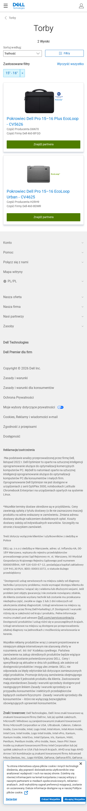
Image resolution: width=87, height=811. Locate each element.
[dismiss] (22, 73)
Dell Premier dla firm (17, 352)
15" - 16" (12, 73)
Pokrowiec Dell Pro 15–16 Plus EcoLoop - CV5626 (43, 121)
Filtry (67, 53)
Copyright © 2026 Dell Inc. (22, 368)
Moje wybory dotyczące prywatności (29, 407)
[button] (81, 6)
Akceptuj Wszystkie (75, 799)
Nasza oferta (12, 297)
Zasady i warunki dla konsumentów (28, 388)
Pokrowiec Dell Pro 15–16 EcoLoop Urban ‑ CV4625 (38, 194)
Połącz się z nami (15, 262)
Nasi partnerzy (13, 316)
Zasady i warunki (15, 378)
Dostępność (11, 436)
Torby (12, 17)
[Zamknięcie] (80, 763)
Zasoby (8, 326)
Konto (7, 243)
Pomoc (8, 252)
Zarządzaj (11, 799)
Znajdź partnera (44, 144)
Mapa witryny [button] (13, 272)
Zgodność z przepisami (20, 427)
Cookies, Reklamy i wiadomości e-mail (30, 417)
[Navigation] (6, 6)
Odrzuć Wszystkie (50, 799)
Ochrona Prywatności (18, 397)
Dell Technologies (16, 342)
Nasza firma (12, 307)
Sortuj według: (12, 47)
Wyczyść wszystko (70, 64)
